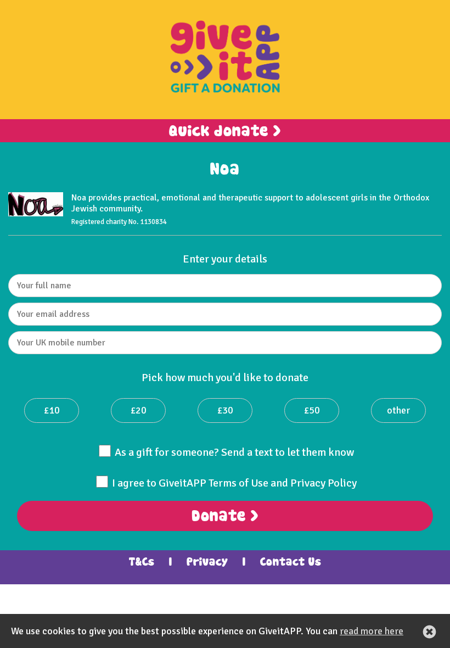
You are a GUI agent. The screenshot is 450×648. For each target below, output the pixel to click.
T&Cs (142, 562)
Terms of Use (238, 483)
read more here (371, 631)
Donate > (225, 516)
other (398, 410)
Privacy (207, 562)
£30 (225, 410)
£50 (312, 410)
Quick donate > (225, 131)
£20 (139, 410)
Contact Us (291, 562)
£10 (52, 410)
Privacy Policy (323, 483)
